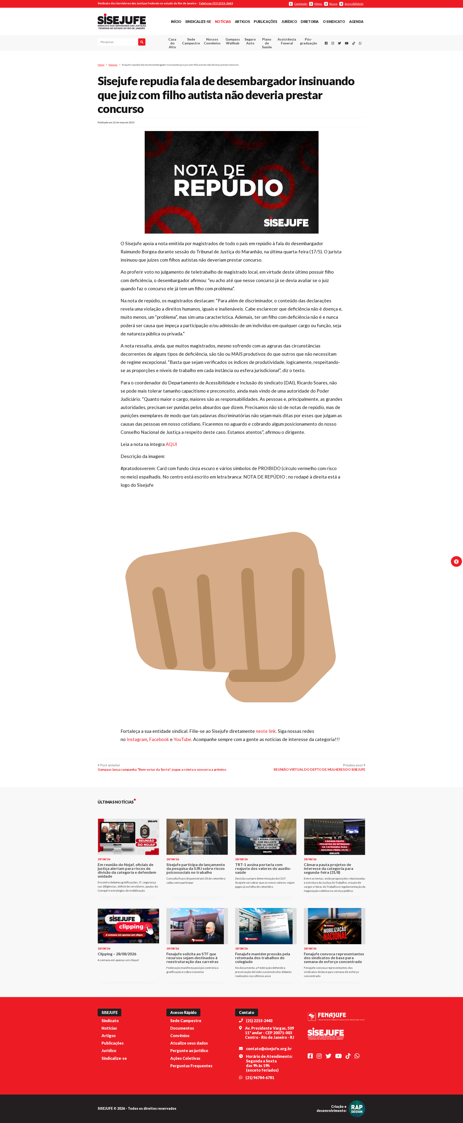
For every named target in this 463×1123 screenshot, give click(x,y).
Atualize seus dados (189, 1043)
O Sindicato (334, 22)
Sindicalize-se (198, 22)
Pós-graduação (308, 41)
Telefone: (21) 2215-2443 (216, 3)
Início (176, 22)
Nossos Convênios (212, 41)
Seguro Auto (250, 41)
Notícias (223, 22)
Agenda (356, 22)
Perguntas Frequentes (191, 1065)
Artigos (242, 22)
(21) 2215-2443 (259, 1020)
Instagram (137, 739)
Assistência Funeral (287, 41)
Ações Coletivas (185, 1058)
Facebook (159, 739)
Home (101, 64)
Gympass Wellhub (232, 41)
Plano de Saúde (267, 43)
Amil (279, 53)
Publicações (265, 22)
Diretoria (310, 22)
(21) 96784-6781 (259, 1077)
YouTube (182, 739)
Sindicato (110, 1020)
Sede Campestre (191, 41)
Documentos (182, 1028)
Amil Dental (279, 59)
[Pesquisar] (141, 42)
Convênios (180, 1035)
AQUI (171, 444)
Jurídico (289, 22)
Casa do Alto (172, 43)
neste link (266, 731)
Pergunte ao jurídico (189, 1050)
